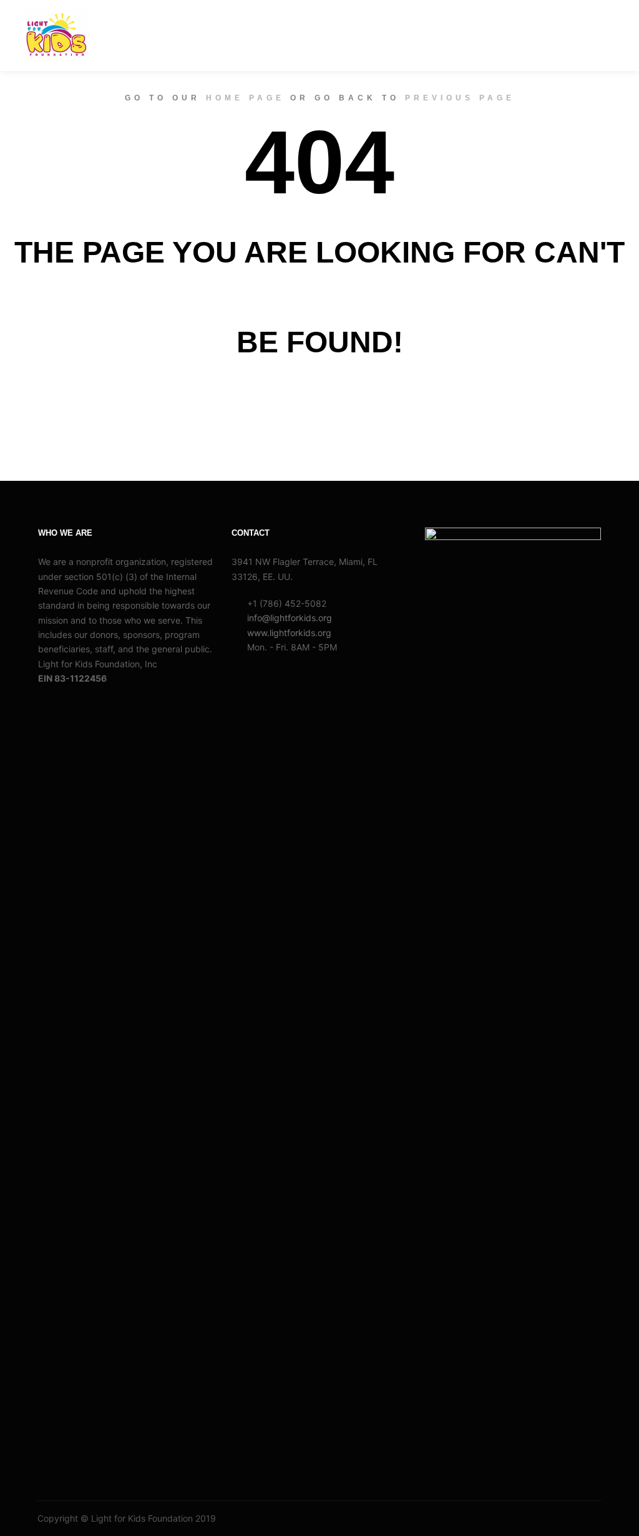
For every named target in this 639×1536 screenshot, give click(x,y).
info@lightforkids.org (289, 617)
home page (245, 98)
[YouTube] (593, 1518)
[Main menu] (593, 35)
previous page (460, 98)
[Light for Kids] (56, 35)
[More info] (571, 35)
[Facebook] (556, 1518)
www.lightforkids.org (289, 632)
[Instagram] (575, 1518)
